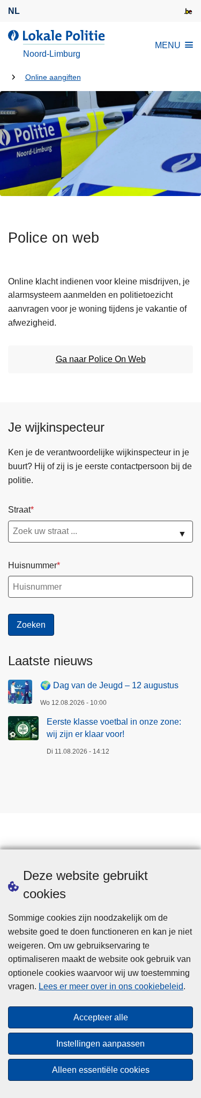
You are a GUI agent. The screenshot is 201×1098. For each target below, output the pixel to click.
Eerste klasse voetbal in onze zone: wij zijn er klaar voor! (114, 727)
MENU (168, 45)
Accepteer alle (100, 1017)
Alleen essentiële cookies (101, 1069)
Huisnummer (32, 565)
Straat (19, 509)
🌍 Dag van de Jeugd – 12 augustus (109, 685)
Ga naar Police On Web (101, 359)
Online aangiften (53, 77)
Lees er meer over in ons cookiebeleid (111, 986)
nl (14, 11)
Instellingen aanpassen (100, 1043)
